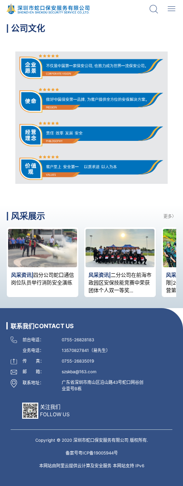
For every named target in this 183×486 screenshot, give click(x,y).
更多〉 (169, 216)
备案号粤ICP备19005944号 (92, 452)
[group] (42, 262)
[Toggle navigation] (171, 9)
